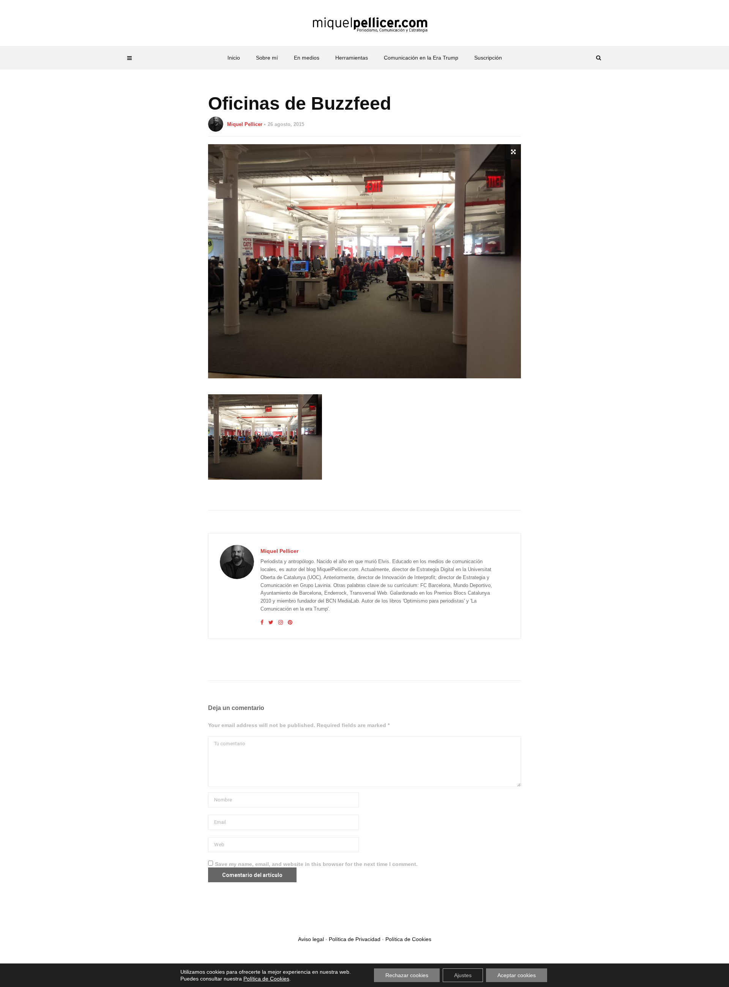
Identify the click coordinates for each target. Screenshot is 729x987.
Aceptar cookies (516, 975)
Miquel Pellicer (244, 124)
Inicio (233, 58)
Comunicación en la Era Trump (421, 58)
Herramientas (351, 58)
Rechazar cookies (406, 975)
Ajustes (463, 975)
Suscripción (488, 58)
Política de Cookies (408, 939)
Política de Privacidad (354, 939)
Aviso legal (311, 939)
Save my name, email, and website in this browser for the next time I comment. (316, 864)
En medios (306, 58)
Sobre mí (267, 58)
